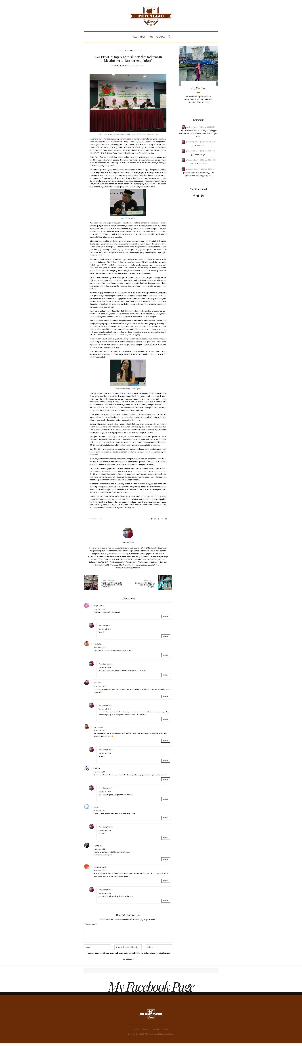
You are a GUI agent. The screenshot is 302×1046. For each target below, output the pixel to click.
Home (135, 36)
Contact (165, 1029)
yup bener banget (198, 154)
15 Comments (92, 518)
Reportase (160, 36)
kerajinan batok (100, 867)
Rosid (172, 1034)
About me (145, 1029)
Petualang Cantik (120, 66)
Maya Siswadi (99, 605)
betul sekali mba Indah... (198, 163)
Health (142, 36)
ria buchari (98, 727)
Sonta (96, 807)
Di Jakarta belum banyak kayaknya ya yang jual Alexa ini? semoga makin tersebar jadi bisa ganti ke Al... (198, 133)
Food (151, 36)
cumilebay (98, 644)
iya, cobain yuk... (198, 145)
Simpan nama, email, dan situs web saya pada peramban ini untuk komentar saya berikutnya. (129, 953)
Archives (156, 1029)
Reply (165, 616)
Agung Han (98, 845)
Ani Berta (97, 683)
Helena (97, 768)
